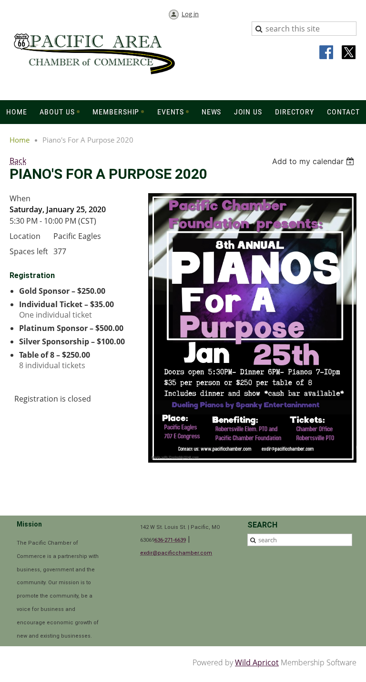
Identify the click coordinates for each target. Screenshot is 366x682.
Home (20, 140)
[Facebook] (327, 53)
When (20, 198)
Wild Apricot (257, 662)
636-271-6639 (170, 540)
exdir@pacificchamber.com (176, 553)
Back (18, 160)
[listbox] (314, 161)
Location (25, 236)
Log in (190, 14)
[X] (348, 53)
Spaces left (29, 251)
